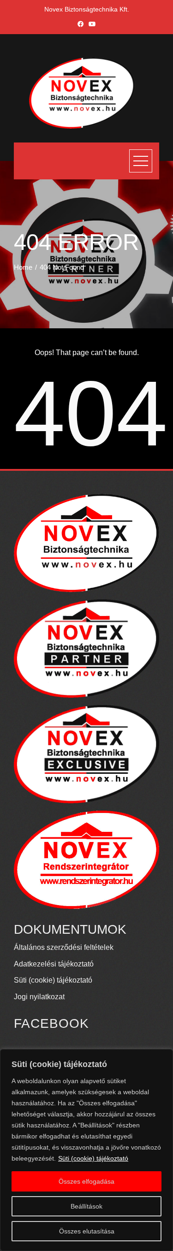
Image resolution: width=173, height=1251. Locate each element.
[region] (86, 1150)
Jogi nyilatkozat (39, 997)
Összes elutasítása (86, 1231)
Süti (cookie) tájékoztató (93, 1158)
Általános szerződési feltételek (63, 947)
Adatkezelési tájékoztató (54, 964)
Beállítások (86, 1206)
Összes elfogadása (86, 1181)
